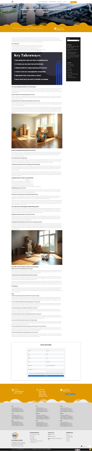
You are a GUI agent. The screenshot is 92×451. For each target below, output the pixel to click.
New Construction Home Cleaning (35, 434)
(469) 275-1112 (73, 2)
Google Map (49, 449)
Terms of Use (40, 449)
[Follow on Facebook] (66, 394)
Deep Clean (69, 67)
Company (64, 1)
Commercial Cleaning (52, 1)
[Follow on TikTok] (73, 394)
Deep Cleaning (32, 438)
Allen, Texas (42, 391)
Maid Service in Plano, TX (40, 407)
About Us (68, 438)
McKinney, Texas (43, 396)
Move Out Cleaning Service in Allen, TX (18, 411)
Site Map (44, 449)
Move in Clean (32, 435)
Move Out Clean (69, 72)
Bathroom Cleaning (70, 64)
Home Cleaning (69, 69)
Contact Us (68, 439)
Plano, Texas (42, 393)
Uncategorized (69, 75)
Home (39, 1)
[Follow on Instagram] (70, 394)
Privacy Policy (34, 449)
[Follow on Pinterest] (74, 394)
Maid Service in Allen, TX (16, 407)
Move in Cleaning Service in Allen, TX (17, 410)
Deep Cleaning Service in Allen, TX (17, 409)
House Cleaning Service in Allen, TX (17, 408)
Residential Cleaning (44, 1)
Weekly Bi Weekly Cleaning (71, 77)
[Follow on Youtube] (68, 394)
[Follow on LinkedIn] (71, 394)
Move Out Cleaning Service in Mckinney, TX (67, 418)
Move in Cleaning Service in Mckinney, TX (67, 417)
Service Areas (59, 1)
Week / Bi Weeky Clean (33, 439)
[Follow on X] (67, 394)
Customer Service (52, 436)
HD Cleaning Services (21, 449)
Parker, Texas (42, 394)
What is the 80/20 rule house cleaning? (73, 55)
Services (68, 434)
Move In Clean (69, 70)
